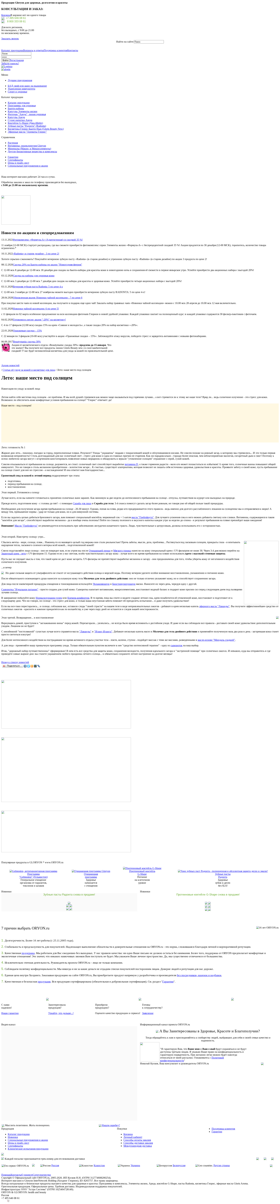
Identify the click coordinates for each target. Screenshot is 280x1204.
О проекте (27, 1174)
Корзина (6, 15)
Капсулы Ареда (16, 117)
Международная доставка (137, 1145)
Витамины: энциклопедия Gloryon (27, 145)
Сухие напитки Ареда (20, 120)
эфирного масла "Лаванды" (214, 606)
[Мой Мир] (35, 666)
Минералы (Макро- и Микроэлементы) (29, 148)
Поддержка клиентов (55, 50)
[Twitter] (28, 666)
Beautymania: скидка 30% (27, 341)
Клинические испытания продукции (28, 1148)
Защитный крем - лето (13, 553)
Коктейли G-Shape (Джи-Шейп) (25, 123)
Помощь (6, 1174)
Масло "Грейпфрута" (26, 525)
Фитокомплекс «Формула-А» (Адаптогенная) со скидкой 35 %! (48, 239)
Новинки (13, 1137)
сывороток (176, 645)
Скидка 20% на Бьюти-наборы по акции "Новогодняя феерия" (47, 264)
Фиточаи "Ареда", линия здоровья (27, 114)
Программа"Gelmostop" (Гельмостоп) (33, 875)
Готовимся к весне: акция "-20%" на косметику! (39, 319)
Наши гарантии (10, 1013)
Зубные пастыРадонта (223, 875)
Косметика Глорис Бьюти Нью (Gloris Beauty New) (36, 128)
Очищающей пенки (100, 550)
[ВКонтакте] (25, 666)
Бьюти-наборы (16, 108)
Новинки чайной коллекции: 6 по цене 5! (36, 308)
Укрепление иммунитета (21, 88)
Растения (13, 142)
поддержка (28, 953)
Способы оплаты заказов (137, 1140)
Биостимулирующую (123, 584)
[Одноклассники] (32, 666)
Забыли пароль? (10, 63)
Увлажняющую (101, 584)
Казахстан (99, 1165)
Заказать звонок (10, 38)
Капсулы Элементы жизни (22, 111)
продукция (44, 981)
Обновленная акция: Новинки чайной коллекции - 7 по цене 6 (47, 297)
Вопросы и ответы (33, 50)
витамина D (131, 464)
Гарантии (13, 157)
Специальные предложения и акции (28, 165)
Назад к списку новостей (15, 662)
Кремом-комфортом (78, 597)
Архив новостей (10, 365)
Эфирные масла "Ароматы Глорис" (27, 131)
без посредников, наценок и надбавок (199, 975)
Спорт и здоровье (17, 91)
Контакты (72, 50)
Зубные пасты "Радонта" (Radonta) (27, 126)
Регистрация (17, 60)
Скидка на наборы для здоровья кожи (33, 275)
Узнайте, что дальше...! (61, 1013)
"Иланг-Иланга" (103, 631)
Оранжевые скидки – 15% (27, 330)
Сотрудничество (42, 1174)
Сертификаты (15, 160)
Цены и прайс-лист (18, 162)
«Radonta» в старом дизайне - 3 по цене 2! (36, 253)
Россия (55, 1165)
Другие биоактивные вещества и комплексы (32, 151)
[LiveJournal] (39, 666)
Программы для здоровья (22, 105)
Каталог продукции (12, 50)
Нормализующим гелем (49, 597)
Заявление (147, 1013)
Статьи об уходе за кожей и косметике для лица (29, 370)
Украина (135, 1165)
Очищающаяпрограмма (91, 875)
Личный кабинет (132, 1137)
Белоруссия (179, 1165)
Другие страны (221, 1165)
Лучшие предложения (20, 80)
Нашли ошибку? (111, 1125)
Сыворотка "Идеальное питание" (19, 589)
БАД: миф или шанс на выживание (27, 85)
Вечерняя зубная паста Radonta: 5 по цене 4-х (38, 286)
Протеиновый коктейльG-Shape (142, 872)
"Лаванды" (85, 631)
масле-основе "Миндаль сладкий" (216, 640)
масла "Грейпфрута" (142, 517)
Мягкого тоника (122, 550)
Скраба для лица (82, 503)
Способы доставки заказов (138, 1143)
